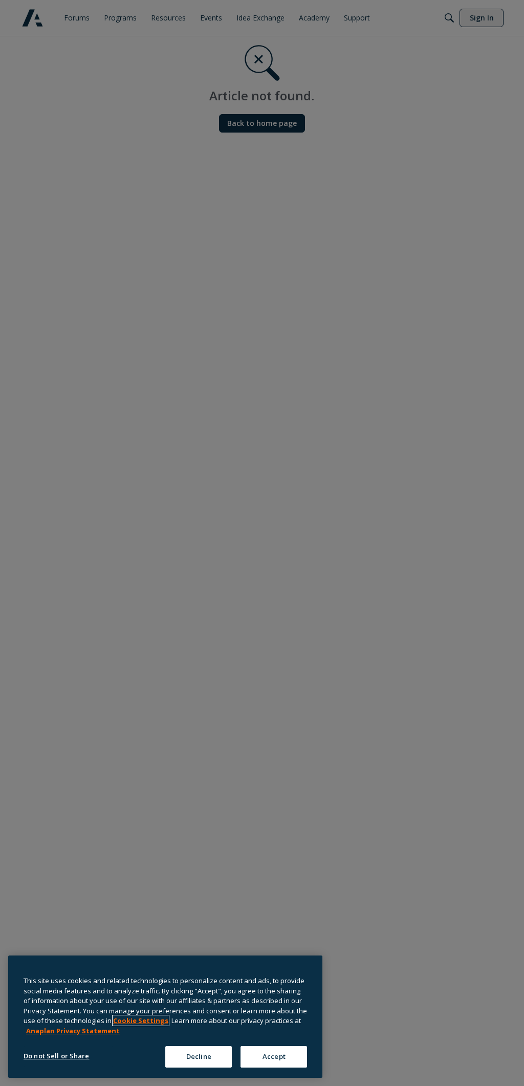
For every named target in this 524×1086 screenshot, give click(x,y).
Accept (274, 1056)
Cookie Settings (140, 1020)
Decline (198, 1056)
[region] (165, 1016)
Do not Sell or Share (57, 1055)
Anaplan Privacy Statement (73, 1030)
